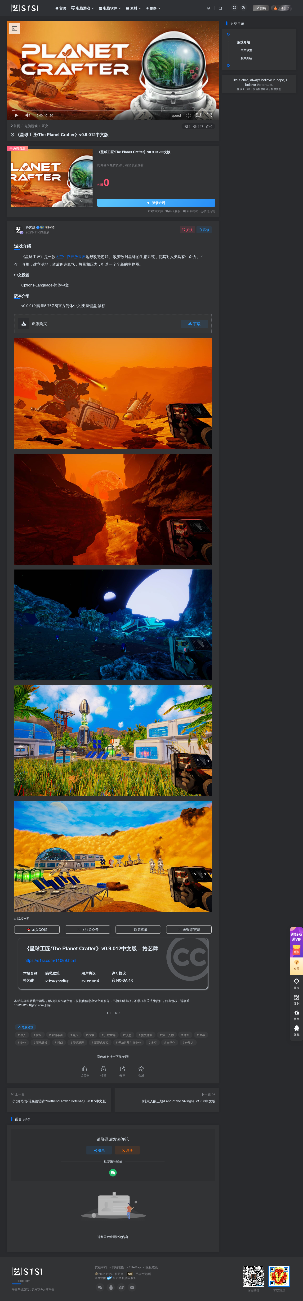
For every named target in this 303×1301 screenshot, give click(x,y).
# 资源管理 (77, 1042)
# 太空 (153, 1042)
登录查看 (158, 202)
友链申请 (101, 1267)
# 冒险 (38, 1035)
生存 (67, 256)
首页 (16, 125)
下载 (197, 323)
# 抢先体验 (145, 1035)
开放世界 (78, 256)
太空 (59, 256)
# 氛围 (75, 1035)
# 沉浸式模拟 (100, 1042)
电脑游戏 (31, 125)
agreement (90, 980)
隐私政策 (152, 1267)
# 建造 (185, 1035)
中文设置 (246, 50)
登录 (101, 1150)
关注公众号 (90, 929)
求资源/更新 (191, 929)
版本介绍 (246, 58)
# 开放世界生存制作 (128, 1042)
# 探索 (90, 1035)
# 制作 (22, 1042)
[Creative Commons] (113, 980)
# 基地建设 (40, 1042)
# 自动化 (169, 1042)
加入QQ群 (39, 929)
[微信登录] (113, 1172)
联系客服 (140, 929)
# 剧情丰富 (56, 1035)
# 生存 (201, 1035)
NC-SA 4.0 (124, 980)
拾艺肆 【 (121, 1274)
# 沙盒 (127, 1035)
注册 (129, 1150)
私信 (206, 229)
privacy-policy (57, 980)
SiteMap (135, 1267)
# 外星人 (188, 1042)
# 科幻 (59, 1042)
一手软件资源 (141, 1274)
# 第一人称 (167, 1035)
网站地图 (118, 1267)
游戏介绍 (243, 42)
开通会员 (283, 8)
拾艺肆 (31, 227)
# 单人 (22, 1035)
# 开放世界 (109, 1035)
